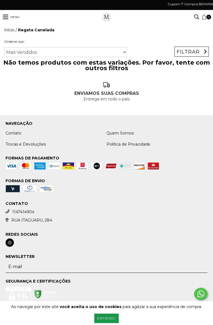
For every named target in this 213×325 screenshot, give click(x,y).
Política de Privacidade (128, 144)
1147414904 (23, 211)
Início (9, 29)
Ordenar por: (14, 41)
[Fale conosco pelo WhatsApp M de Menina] (200, 294)
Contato (13, 133)
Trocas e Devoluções (26, 144)
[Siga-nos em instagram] (10, 242)
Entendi (106, 318)
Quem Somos (120, 133)
